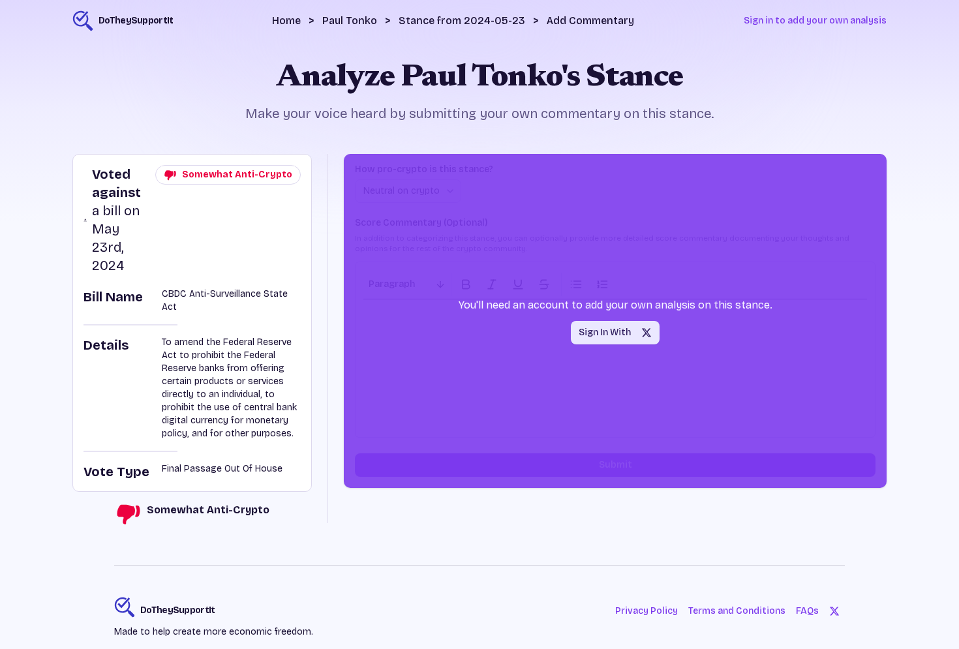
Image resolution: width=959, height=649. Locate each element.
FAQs (807, 610)
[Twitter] (834, 611)
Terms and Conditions (736, 610)
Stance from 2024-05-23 (462, 20)
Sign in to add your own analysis (815, 20)
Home (286, 20)
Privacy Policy (646, 610)
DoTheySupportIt (177, 610)
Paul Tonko (349, 20)
